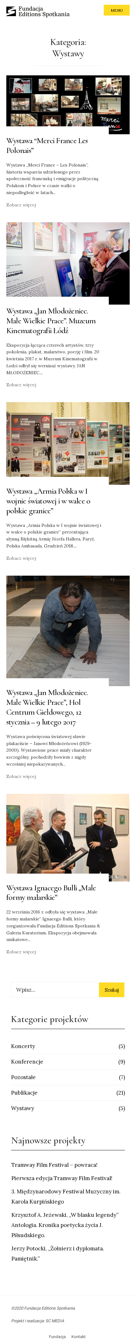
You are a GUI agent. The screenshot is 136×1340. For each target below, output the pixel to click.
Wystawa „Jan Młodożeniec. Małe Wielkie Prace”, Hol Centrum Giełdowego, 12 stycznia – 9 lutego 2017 (47, 707)
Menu (117, 10)
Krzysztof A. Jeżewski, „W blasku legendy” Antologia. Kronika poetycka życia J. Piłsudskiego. (65, 1225)
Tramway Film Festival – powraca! (54, 1164)
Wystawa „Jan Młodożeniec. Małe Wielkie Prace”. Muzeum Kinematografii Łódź (51, 320)
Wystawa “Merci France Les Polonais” (47, 145)
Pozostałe (23, 1077)
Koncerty (23, 1046)
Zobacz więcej (21, 205)
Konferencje (27, 1061)
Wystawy (22, 1108)
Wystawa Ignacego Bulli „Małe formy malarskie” (51, 892)
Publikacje (24, 1092)
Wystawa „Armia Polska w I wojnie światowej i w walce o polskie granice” (48, 500)
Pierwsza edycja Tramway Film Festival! (61, 1178)
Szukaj (112, 990)
